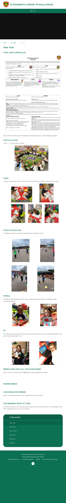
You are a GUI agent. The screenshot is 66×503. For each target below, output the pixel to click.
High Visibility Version (13, 459)
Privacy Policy (46, 459)
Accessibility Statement (28, 459)
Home (5, 43)
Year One (22, 43)
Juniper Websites (39, 457)
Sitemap (38, 459)
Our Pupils (13, 43)
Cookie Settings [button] (54, 459)
